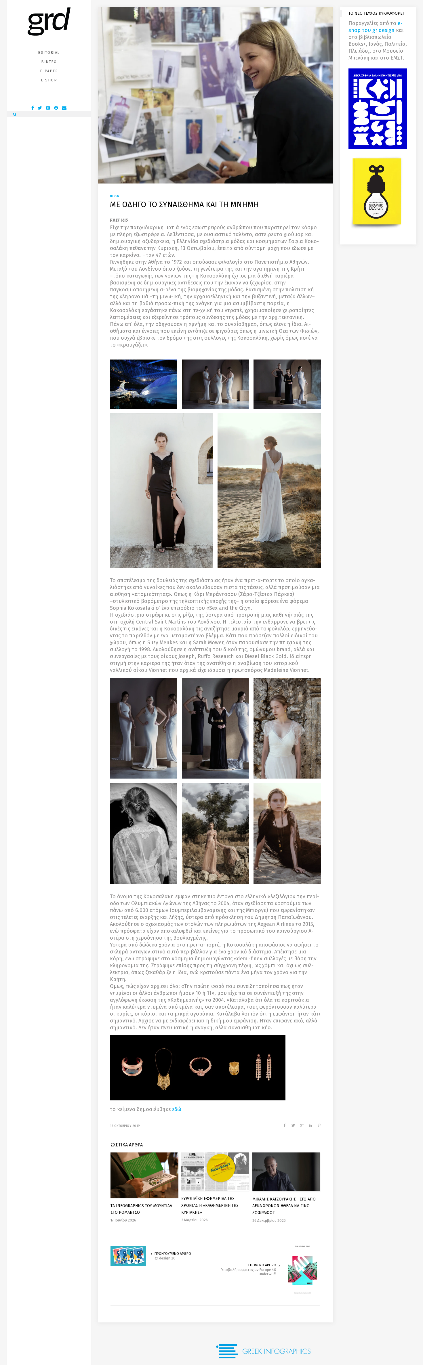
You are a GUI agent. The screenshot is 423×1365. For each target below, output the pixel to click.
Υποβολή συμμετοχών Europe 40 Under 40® (248, 1272)
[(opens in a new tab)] (128, 1255)
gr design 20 (165, 1258)
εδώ (176, 1109)
